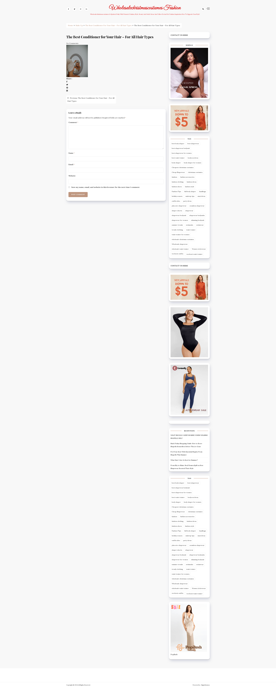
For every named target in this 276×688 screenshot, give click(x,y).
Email (71, 164)
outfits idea (176, 201)
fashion (174, 177)
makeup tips (190, 196)
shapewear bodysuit (179, 215)
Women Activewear (199, 249)
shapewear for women (180, 220)
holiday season (177, 196)
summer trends (177, 225)
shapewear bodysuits (197, 215)
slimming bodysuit (197, 220)
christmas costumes (195, 172)
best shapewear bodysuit (181, 148)
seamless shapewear (197, 206)
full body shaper (190, 191)
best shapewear (193, 144)
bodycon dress (193, 158)
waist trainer (190, 230)
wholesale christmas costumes (183, 239)
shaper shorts (177, 211)
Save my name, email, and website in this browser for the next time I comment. (105, 187)
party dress (187, 201)
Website (71, 176)
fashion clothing (177, 182)
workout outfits (177, 254)
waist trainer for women (180, 235)
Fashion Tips (176, 191)
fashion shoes (177, 187)
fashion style (189, 187)
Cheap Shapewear (178, 172)
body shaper (176, 163)
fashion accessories (187, 177)
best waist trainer (178, 158)
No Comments (72, 43)
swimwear (200, 225)
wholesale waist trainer (180, 249)
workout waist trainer (194, 254)
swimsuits (189, 225)
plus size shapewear (179, 206)
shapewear (189, 211)
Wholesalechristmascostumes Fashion (145, 8)
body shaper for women (192, 163)
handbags (202, 191)
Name (71, 153)
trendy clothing (177, 230)
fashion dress (191, 182)
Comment (73, 122)
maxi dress (201, 196)
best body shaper (178, 144)
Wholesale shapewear (180, 244)
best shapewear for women (181, 153)
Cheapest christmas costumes (183, 167)
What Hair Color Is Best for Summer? (184, 460)
